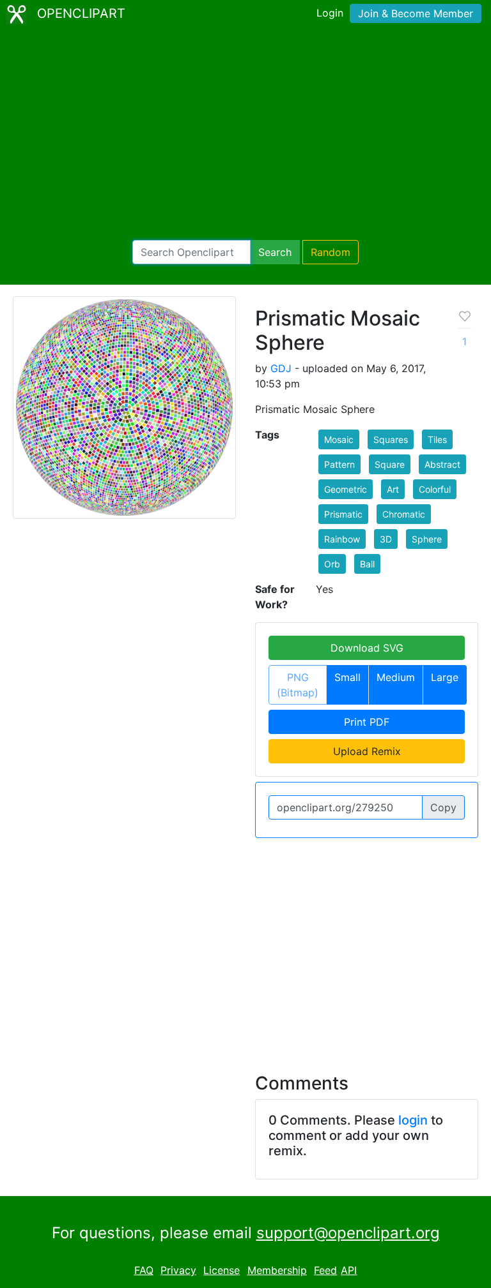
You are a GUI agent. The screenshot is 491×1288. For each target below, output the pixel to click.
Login (329, 12)
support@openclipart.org (348, 1233)
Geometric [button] (345, 489)
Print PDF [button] (366, 721)
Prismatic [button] (343, 514)
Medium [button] (396, 677)
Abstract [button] (442, 464)
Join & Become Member (415, 13)
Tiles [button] (437, 439)
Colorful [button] (435, 489)
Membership (277, 1270)
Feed (325, 1270)
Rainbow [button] (342, 539)
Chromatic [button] (403, 514)
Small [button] (347, 677)
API (349, 1270)
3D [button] (386, 539)
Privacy (178, 1270)
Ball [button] (367, 563)
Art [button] (393, 489)
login (413, 1120)
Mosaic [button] (339, 439)
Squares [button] (390, 439)
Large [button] (444, 677)
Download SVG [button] (367, 647)
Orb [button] (332, 563)
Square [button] (390, 464)
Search (275, 252)
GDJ (281, 368)
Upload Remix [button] (367, 751)
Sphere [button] (427, 539)
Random (330, 252)
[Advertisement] (245, 134)
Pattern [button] (339, 464)
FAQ (143, 1270)
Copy (443, 807)
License (221, 1270)
